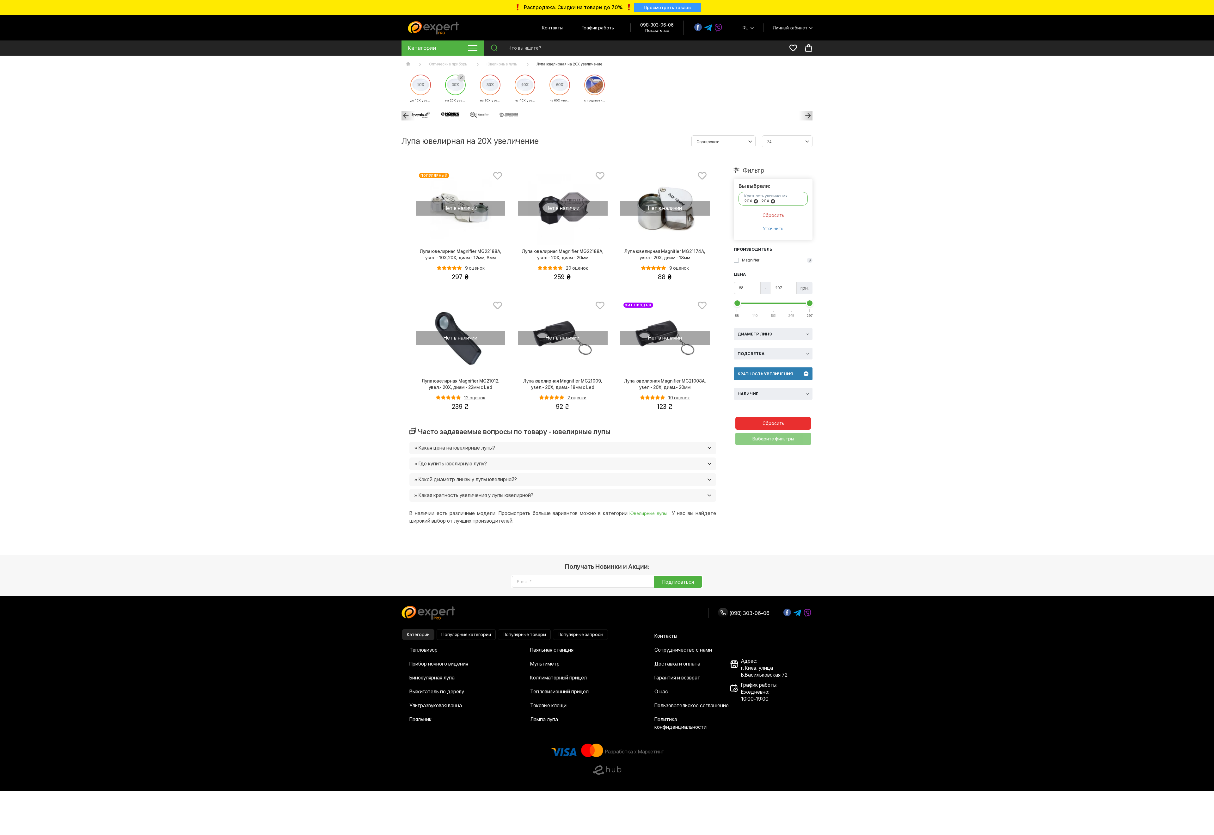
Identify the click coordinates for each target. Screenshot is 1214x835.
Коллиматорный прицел (558, 678)
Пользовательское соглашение (691, 706)
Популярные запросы (580, 634)
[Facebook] (698, 27)
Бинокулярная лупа (432, 678)
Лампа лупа (544, 719)
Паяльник (420, 719)
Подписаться (678, 582)
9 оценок (475, 268)
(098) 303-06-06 (748, 613)
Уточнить (773, 228)
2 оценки (576, 397)
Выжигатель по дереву (436, 692)
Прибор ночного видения (438, 664)
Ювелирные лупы (502, 64)
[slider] (737, 303)
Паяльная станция (551, 650)
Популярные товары (524, 634)
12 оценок (474, 397)
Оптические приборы (448, 64)
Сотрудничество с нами (683, 650)
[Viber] (718, 28)
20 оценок (577, 268)
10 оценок (679, 397)
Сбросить (773, 215)
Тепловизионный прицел (559, 692)
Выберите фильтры (773, 438)
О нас (661, 692)
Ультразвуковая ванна (435, 706)
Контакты (552, 27)
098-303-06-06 (657, 25)
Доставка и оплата (677, 664)
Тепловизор (423, 650)
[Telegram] (708, 28)
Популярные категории (466, 634)
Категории (418, 634)
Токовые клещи (548, 706)
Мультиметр (545, 664)
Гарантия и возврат (677, 678)
